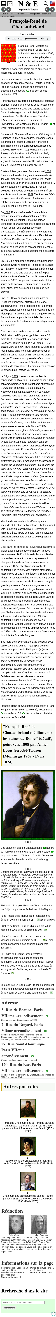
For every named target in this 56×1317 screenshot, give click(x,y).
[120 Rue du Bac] (47, 1071)
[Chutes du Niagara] (51, 124)
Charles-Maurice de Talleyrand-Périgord (23, 872)
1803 (7, 212)
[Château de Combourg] (27, 91)
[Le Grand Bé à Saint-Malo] (23, 713)
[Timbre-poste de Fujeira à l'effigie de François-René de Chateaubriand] (12, 973)
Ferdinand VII (37, 577)
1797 (40, 165)
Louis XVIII (30, 343)
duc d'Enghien (24, 243)
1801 (24, 186)
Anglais (52, 3)
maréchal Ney (25, 529)
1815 (15, 376)
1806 (7, 261)
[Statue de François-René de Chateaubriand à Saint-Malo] (44, 848)
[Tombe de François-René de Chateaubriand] (2, 713)
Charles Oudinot (25, 600)
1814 (9, 339)
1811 (7, 298)
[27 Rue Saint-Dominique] (32, 1056)
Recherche (46, 3)
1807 (14, 280)
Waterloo (22, 380)
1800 (48, 171)
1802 (30, 194)
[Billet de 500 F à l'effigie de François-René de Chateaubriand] (51, 993)
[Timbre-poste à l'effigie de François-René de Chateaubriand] (38, 920)
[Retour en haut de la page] (53, 1315)
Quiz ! (9, 3)
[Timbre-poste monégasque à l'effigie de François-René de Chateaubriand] (44, 940)
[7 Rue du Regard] (45, 1031)
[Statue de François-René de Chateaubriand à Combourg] (52, 852)
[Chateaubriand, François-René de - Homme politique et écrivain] (28, 1120)
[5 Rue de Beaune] (47, 1016)
